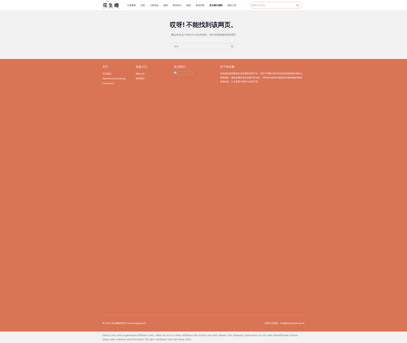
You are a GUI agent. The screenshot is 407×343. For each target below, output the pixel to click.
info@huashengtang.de (292, 323)
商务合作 (140, 73)
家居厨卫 (177, 5)
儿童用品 (154, 5)
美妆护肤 (200, 5)
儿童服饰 (131, 5)
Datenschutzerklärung (114, 78)
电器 (188, 5)
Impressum (108, 83)
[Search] (298, 5)
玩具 (143, 5)
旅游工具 (231, 5)
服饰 (165, 5)
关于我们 (107, 73)
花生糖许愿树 (216, 5)
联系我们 (140, 78)
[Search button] (232, 46)
